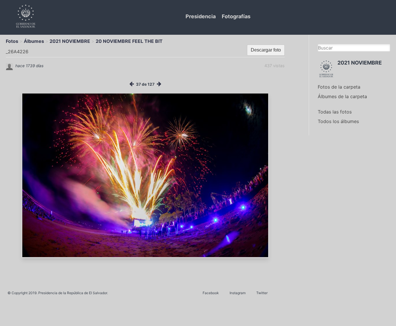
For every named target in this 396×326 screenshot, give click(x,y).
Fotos (12, 41)
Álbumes (34, 41)
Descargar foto (266, 49)
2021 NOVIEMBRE (70, 41)
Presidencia (201, 16)
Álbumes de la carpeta (342, 96)
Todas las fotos (335, 112)
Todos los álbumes (338, 121)
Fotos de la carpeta (339, 87)
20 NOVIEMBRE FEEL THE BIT (129, 41)
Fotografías (236, 16)
